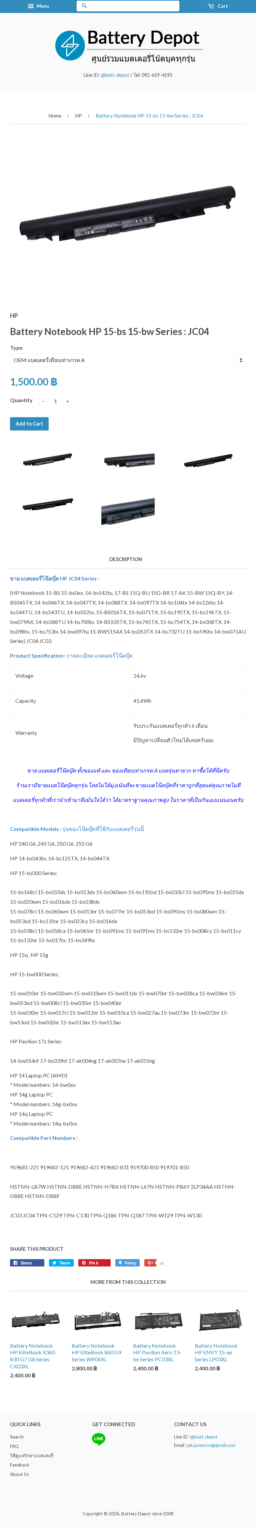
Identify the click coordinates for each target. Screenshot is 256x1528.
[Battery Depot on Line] (98, 1444)
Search (17, 1436)
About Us (19, 1474)
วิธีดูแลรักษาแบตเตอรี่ (31, 1455)
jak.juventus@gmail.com (211, 1445)
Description (125, 559)
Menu (42, 6)
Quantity (21, 400)
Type (16, 347)
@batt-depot (115, 75)
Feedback (19, 1465)
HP (78, 116)
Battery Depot (136, 1513)
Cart (222, 6)
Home (54, 116)
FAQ (14, 1446)
